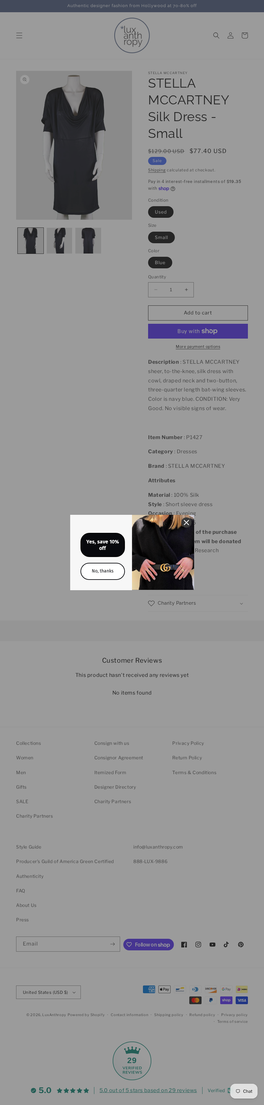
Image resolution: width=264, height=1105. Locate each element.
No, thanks (103, 571)
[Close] (186, 522)
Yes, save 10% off (102, 545)
